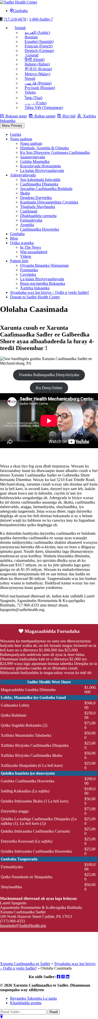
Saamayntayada (32, 157)
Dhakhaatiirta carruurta (38, 216)
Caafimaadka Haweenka (39, 229)
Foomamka (29, 270)
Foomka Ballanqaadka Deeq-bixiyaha (49, 375)
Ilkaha (25, 193)
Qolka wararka (22, 243)
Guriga (15, 134)
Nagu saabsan (21, 139)
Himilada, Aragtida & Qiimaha (44, 148)
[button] (18, 28)
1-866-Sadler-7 (41, 19)
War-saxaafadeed (33, 252)
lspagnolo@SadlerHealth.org (23, 925)
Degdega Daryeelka (36, 197)
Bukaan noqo (15, 116)
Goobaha (20, 11)
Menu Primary (12, 125)
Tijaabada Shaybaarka (37, 207)
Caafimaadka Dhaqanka (39, 184)
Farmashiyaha (31, 220)
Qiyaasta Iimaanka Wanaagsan (44, 265)
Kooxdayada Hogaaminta (40, 166)
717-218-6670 (15, 19)
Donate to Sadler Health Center (35, 297)
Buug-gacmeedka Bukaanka (42, 283)
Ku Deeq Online (49, 388)
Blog (14, 238)
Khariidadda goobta (25, 1003)
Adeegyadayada (23, 175)
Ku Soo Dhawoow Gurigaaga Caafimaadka (55, 152)
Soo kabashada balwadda (40, 179)
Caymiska (28, 274)
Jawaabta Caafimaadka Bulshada (46, 188)
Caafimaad (28, 211)
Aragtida (27, 225)
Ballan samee (44, 116)
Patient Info (19, 261)
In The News (30, 247)
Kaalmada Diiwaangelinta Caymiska (49, 202)
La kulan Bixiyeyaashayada (42, 170)
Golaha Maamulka (35, 161)
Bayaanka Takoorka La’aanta (33, 998)
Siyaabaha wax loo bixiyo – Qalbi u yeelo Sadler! (49, 292)
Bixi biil (68, 116)
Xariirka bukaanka (35, 288)
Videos (25, 256)
